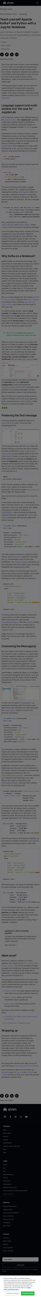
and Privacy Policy (13, 1289)
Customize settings (12, 1293)
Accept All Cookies (27, 1293)
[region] (20, 1286)
